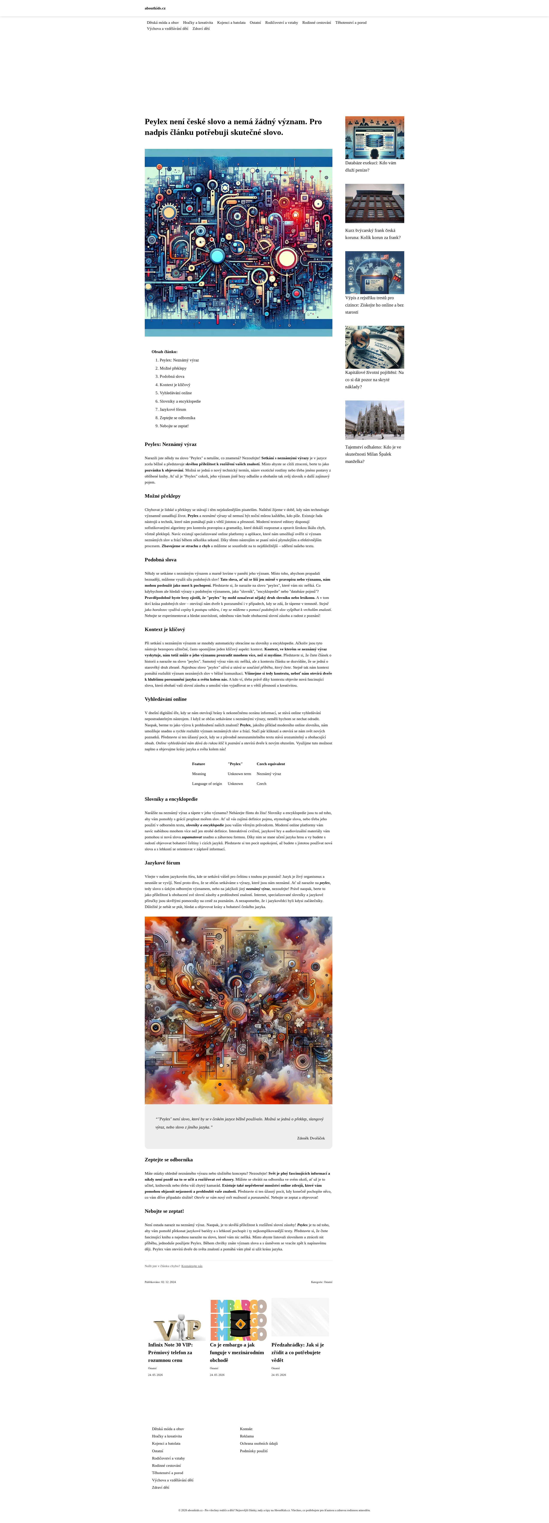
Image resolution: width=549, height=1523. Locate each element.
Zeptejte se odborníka (177, 418)
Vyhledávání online (176, 393)
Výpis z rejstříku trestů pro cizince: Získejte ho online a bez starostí (374, 304)
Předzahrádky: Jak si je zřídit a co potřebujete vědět (297, 1352)
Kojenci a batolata (231, 22)
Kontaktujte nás (191, 1266)
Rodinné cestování (316, 22)
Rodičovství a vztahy (281, 22)
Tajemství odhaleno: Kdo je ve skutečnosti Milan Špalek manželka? (373, 454)
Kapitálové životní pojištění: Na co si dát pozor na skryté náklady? (374, 379)
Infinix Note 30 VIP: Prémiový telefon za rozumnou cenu (170, 1352)
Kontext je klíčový (175, 384)
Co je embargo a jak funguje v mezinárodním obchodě (237, 1352)
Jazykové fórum (173, 409)
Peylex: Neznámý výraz (179, 360)
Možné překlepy (173, 368)
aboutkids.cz (155, 8)
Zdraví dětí (201, 28)
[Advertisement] (274, 64)
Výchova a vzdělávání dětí (167, 28)
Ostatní (255, 22)
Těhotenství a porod (351, 22)
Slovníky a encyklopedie (180, 401)
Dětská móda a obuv (163, 22)
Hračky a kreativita (198, 22)
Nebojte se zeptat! (174, 426)
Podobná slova (172, 376)
